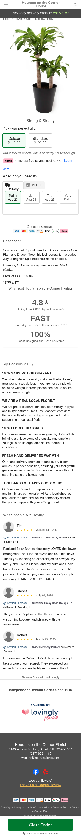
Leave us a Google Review (40, 784)
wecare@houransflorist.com (40, 757)
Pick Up (37, 185)
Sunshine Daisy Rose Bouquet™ (52, 603)
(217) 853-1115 (40, 753)
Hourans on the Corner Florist (41, 4)
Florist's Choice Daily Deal (48, 537)
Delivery (13, 188)
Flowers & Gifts (22, 18)
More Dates (68, 197)
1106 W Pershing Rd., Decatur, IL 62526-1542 (40, 749)
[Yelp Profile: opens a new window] (45, 772)
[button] (72, 827)
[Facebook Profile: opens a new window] (36, 772)
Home (6, 18)
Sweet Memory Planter (46, 647)
